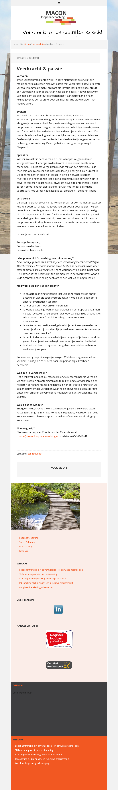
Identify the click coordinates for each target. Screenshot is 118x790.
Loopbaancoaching (28, 537)
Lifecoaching (25, 546)
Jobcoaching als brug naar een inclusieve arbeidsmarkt (46, 582)
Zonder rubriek (35, 453)
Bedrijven (24, 550)
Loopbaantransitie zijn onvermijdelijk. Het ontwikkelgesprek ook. (51, 569)
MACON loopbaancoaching (59, 17)
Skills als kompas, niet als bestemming (38, 574)
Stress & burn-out (28, 542)
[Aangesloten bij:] (59, 639)
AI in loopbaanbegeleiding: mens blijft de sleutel (42, 578)
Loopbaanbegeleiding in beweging (36, 587)
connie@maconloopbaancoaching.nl (37, 436)
